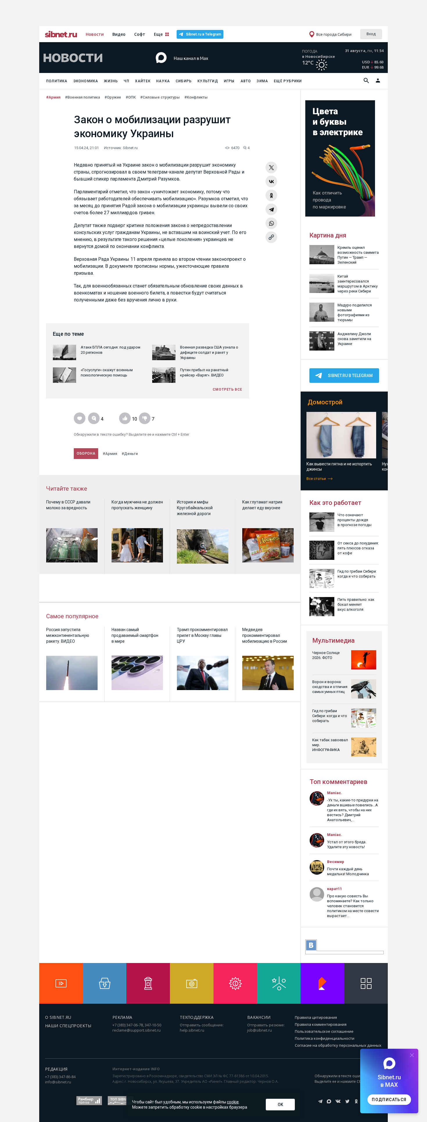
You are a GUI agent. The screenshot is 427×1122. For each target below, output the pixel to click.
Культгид (208, 81)
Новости (95, 34)
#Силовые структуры (160, 97)
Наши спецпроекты (68, 1025)
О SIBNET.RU (58, 1017)
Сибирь (184, 81)
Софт (139, 34)
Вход (371, 33)
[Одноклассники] (271, 195)
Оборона (86, 453)
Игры (229, 81)
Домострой (325, 402)
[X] (271, 167)
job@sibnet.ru (259, 1030)
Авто (246, 81)
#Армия (53, 97)
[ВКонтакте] (271, 181)
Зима (262, 81)
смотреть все (227, 389)
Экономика (85, 81)
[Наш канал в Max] (203, 66)
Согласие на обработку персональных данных (338, 1045)
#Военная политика (82, 97)
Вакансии (259, 1017)
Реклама (122, 1017)
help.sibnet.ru (192, 1030)
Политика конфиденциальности (324, 1038)
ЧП (126, 81)
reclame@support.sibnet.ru (136, 1030)
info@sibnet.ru (58, 1082)
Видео (118, 34)
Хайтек (142, 81)
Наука (163, 81)
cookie (233, 1102)
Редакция (56, 1069)
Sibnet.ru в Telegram (203, 34)
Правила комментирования (321, 1024)
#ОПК (131, 97)
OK (280, 1104)
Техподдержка (197, 1017)
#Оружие (113, 97)
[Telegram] (271, 209)
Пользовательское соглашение (324, 1031)
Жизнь (111, 81)
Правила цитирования (316, 1017)
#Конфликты (196, 97)
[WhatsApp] (271, 223)
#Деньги (130, 453)
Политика (57, 81)
